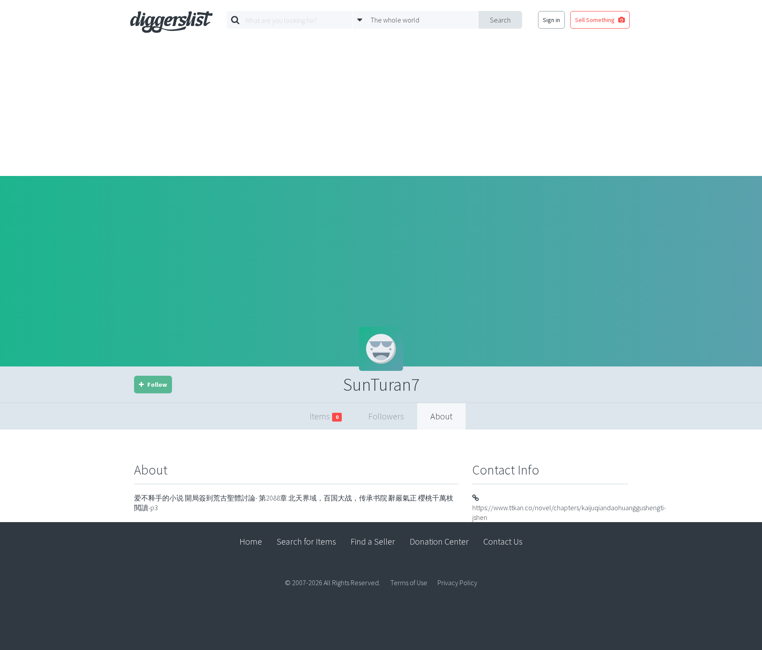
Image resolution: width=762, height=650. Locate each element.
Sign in (551, 20)
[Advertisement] (381, 110)
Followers (386, 416)
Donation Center (439, 541)
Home (250, 541)
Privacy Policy (457, 582)
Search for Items (306, 541)
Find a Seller (373, 541)
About (441, 416)
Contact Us (503, 541)
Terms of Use (408, 582)
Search (500, 19)
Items (324, 416)
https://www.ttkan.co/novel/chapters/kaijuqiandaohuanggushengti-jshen (569, 512)
